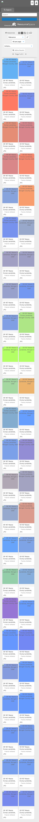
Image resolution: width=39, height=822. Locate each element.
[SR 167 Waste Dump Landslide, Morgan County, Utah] (10, 68)
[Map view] (30, 33)
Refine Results (19, 50)
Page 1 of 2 (19, 54)
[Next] (25, 54)
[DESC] (27, 37)
